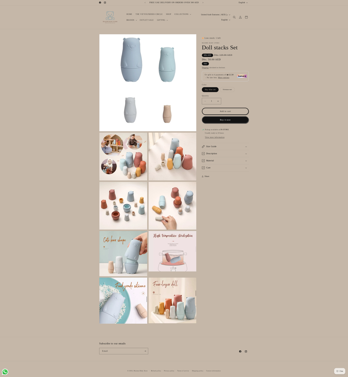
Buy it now (225, 120)
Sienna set (229, 90)
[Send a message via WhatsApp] (5, 372)
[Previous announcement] (145, 2)
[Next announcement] (203, 2)
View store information (214, 137)
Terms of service (183, 371)
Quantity (205, 96)
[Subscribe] (145, 351)
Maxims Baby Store (141, 371)
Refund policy (156, 371)
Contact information (213, 371)
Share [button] (207, 176)
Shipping (205, 68)
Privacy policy (169, 371)
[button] (182, 14)
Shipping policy (197, 371)
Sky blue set (210, 90)
